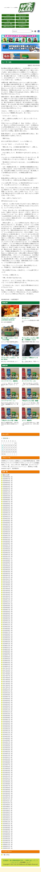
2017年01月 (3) (7, 687)
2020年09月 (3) (7, 605)
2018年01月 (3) (7, 666)
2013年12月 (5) (7, 755)
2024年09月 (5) (7, 520)
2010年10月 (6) (7, 825)
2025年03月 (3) (7, 509)
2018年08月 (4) (7, 653)
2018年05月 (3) (7, 658)
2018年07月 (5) (7, 655)
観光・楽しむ (22, 18)
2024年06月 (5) (7, 526)
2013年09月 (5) (7, 761)
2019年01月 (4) (7, 643)
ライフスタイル (22, 24)
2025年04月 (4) (7, 507)
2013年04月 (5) (7, 770)
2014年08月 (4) (7, 740)
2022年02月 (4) (7, 573)
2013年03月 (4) (7, 772)
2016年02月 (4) (7, 706)
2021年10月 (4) (7, 581)
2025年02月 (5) (7, 511)
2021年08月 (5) (7, 585)
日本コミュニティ (8, 26)
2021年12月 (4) (7, 577)
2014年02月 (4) (7, 751)
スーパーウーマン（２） (29, 381)
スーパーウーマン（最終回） (10, 381)
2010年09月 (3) (7, 827)
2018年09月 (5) (7, 651)
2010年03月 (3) (7, 839)
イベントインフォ (8, 18)
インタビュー (22, 26)
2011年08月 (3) (7, 806)
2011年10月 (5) (7, 803)
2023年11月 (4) (7, 537)
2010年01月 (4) (7, 842)
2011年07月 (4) (7, 808)
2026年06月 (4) (7, 480)
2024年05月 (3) (7, 528)
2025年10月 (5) (7, 496)
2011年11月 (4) (7, 801)
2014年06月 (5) (7, 744)
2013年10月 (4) (7, 759)
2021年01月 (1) (7, 598)
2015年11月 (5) (7, 712)
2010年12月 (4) (7, 821)
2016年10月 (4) (7, 693)
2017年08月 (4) (7, 674)
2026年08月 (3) (7, 477)
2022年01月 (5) (7, 575)
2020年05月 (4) (7, 613)
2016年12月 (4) (7, 689)
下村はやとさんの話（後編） (30, 400)
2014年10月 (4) (7, 736)
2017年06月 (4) (7, 677)
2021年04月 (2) (7, 592)
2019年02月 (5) (7, 641)
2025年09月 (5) (7, 497)
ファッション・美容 (22, 21)
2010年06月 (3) (7, 833)
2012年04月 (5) (7, 791)
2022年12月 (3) (7, 556)
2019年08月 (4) (7, 630)
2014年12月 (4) (7, 732)
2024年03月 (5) (7, 530)
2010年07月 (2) (7, 831)
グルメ (8, 21)
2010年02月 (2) (7, 840)
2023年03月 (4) (7, 550)
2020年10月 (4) (7, 604)
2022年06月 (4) (7, 566)
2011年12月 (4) (7, 799)
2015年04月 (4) (7, 725)
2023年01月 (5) (7, 554)
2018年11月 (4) (7, 647)
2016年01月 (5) (7, 708)
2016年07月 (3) (7, 696)
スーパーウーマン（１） (8, 400)
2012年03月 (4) (7, 793)
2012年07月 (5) (7, 785)
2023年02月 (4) (7, 552)
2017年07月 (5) (7, 676)
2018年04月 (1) (7, 660)
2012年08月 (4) (7, 784)
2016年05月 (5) (7, 700)
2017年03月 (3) (7, 683)
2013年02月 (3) (7, 774)
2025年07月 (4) (7, 501)
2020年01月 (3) (7, 621)
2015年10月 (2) (7, 713)
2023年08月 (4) (7, 543)
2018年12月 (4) (7, 645)
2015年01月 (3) (7, 730)
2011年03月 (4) (7, 816)
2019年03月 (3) (7, 640)
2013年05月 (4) (7, 768)
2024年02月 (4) (7, 532)
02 (2, 445)
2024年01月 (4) (7, 533)
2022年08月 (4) (7, 562)
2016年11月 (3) (7, 691)
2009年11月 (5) (7, 846)
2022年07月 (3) (7, 564)
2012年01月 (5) (7, 797)
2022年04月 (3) (7, 569)
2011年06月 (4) (7, 810)
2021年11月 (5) (7, 579)
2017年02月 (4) (7, 685)
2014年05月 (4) (7, 746)
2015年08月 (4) (7, 717)
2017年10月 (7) (7, 670)
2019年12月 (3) (7, 622)
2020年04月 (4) (7, 615)
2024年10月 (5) (7, 518)
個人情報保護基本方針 (16, 860)
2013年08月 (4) (7, 763)
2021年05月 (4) (7, 590)
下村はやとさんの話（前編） (10, 420)
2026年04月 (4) (7, 484)
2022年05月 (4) (7, 568)
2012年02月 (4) (7, 795)
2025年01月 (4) (7, 513)
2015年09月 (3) (7, 715)
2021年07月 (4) (7, 586)
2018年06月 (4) (7, 657)
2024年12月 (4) (7, 514)
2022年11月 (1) (7, 558)
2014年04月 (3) (7, 748)
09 (2, 447)
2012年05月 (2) (7, 789)
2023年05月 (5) (7, 549)
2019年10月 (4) (7, 626)
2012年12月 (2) (7, 776)
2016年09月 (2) (7, 694)
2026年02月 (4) (7, 488)
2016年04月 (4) (7, 702)
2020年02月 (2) (7, 619)
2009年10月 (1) (7, 848)
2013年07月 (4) (7, 765)
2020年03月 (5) (7, 617)
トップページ (8, 15)
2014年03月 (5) (7, 749)
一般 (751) (6, 855)
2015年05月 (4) (7, 723)
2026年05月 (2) (7, 482)
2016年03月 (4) (7, 704)
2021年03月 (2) (7, 594)
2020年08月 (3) (7, 607)
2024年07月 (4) (7, 524)
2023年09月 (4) (7, 541)
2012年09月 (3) (7, 782)
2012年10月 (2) (7, 780)
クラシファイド (22, 15)
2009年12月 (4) (7, 844)
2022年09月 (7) (7, 560)
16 (2, 449)
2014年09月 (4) (7, 738)
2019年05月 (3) (7, 636)
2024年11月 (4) (7, 516)
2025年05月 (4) (7, 505)
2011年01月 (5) (7, 820)
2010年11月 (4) (7, 823)
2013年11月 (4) (7, 757)
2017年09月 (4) (7, 672)
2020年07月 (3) (7, 609)
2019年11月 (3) (7, 624)
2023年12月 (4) (7, 535)
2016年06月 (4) (7, 698)
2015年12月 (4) (7, 710)
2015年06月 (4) (7, 721)
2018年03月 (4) (7, 662)
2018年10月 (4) (7, 649)
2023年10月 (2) (7, 539)
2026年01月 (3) (7, 490)
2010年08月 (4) (7, 829)
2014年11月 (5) (7, 734)
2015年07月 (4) (7, 719)
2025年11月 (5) (7, 494)
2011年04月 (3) (7, 814)
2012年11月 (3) (7, 778)
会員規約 (5, 860)
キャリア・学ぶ (8, 24)
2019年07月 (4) (7, 632)
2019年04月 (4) (7, 638)
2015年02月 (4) (7, 729)
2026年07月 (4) (7, 478)
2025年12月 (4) (7, 492)
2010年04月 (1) (7, 837)
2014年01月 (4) (7, 753)
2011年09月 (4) (7, 804)
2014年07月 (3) (7, 742)
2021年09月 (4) (7, 583)
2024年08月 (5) (7, 522)
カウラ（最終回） (27, 420)
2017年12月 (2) (7, 668)
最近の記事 (6, 475)
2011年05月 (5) (7, 812)
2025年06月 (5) (7, 503)
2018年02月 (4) (7, 664)
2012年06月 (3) (7, 787)
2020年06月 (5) (7, 611)
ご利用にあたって (29, 860)
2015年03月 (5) (7, 727)
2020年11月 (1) (7, 602)
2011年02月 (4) (7, 818)
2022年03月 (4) (7, 571)
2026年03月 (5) (7, 486)
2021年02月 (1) (7, 596)
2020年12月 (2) (7, 600)
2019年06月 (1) (7, 634)
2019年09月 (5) (7, 628)
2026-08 (5, 438)
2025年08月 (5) (7, 499)
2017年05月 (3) (7, 679)
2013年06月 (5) (7, 767)
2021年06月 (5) (7, 588)
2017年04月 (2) (7, 681)
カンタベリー (26, 318)
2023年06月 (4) (7, 547)
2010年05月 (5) (7, 835)
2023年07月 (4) (7, 545)
